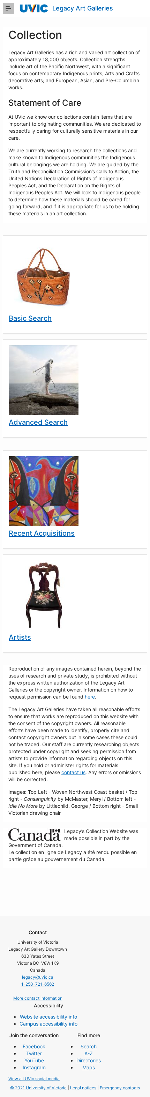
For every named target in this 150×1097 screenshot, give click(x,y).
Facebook (34, 1046)
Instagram (34, 1067)
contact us (73, 772)
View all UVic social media (34, 1078)
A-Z (88, 1053)
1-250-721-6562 (37, 984)
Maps (88, 1067)
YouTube (34, 1060)
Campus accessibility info (48, 1024)
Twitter (34, 1053)
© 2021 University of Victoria (38, 1087)
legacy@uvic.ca (37, 977)
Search (89, 1046)
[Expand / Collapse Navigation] (8, 8)
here (90, 697)
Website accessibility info (48, 1017)
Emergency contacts (120, 1087)
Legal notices (83, 1087)
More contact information (37, 998)
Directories (88, 1060)
